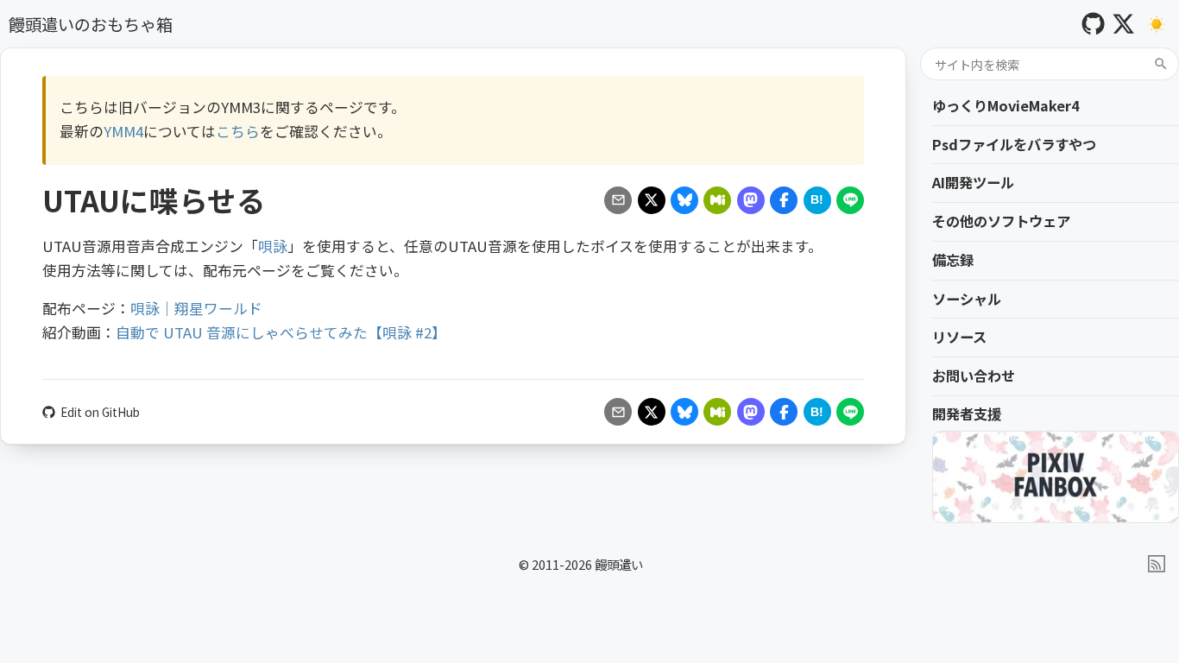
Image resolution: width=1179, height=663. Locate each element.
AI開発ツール (973, 182)
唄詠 (272, 246)
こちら (238, 131)
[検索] (1161, 64)
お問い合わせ (973, 375)
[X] (1123, 23)
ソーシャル (966, 298)
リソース (959, 336)
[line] (850, 200)
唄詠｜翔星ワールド (196, 308)
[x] (651, 200)
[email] (618, 200)
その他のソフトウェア (1001, 221)
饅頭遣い (619, 564)
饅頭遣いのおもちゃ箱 (91, 24)
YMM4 (123, 131)
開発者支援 (966, 413)
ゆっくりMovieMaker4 (1006, 105)
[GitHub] (1093, 23)
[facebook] (784, 200)
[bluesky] (684, 200)
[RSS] (1156, 563)
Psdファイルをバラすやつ (1014, 144)
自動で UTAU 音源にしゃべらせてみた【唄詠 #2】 (281, 332)
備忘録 (953, 259)
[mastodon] (751, 200)
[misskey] (717, 200)
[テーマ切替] (1157, 23)
